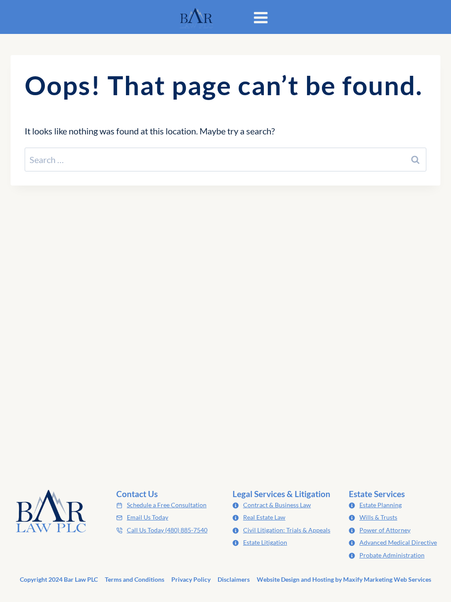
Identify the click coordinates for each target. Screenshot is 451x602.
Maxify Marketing (367, 579)
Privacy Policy (191, 579)
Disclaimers (234, 579)
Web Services (412, 579)
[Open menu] (261, 19)
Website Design (278, 579)
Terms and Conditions (134, 579)
